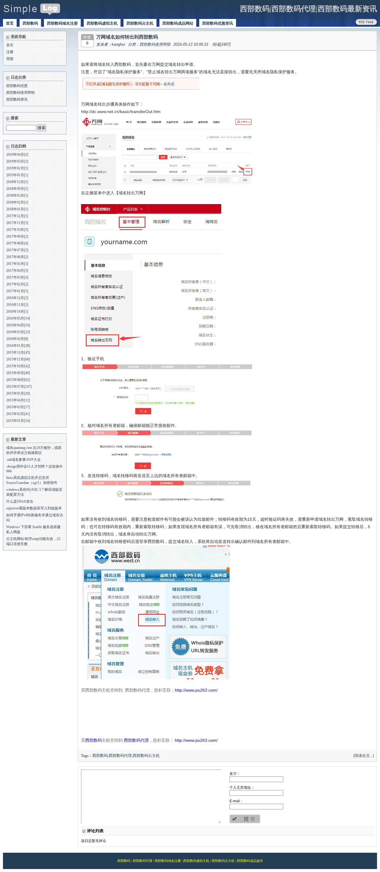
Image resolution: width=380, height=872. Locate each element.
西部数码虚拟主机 (102, 23)
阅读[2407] (221, 44)
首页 (10, 23)
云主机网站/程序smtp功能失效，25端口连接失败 (33, 541)
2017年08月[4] (17, 243)
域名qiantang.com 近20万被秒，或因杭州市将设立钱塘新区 (33, 450)
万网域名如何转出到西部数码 (127, 36)
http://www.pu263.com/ (196, 690)
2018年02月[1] (17, 202)
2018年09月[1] (17, 189)
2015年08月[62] (18, 380)
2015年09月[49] (18, 373)
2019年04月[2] (17, 155)
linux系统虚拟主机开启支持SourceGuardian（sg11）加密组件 (31, 480)
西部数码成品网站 (177, 23)
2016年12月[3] (17, 298)
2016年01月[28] (18, 346)
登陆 (9, 59)
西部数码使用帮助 (20, 92)
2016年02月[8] (17, 339)
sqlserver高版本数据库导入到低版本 (34, 508)
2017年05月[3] (17, 264)
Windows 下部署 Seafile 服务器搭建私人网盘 (33, 529)
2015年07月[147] (19, 387)
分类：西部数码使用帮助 (149, 44)
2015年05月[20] (18, 393)
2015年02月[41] (18, 414)
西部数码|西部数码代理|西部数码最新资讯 (308, 9)
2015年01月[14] (18, 421)
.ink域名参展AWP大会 (23, 460)
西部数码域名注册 (62, 23)
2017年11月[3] (17, 223)
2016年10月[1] (17, 311)
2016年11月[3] (17, 305)
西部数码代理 (136, 740)
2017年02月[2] (17, 284)
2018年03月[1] (17, 195)
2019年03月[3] (17, 161)
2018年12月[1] (17, 182)
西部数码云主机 (139, 23)
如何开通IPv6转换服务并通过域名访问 (34, 517)
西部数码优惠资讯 (217, 23)
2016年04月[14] (18, 325)
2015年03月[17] (18, 407)
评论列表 (95, 831)
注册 (9, 52)
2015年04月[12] (18, 400)
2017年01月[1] (17, 291)
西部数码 (30, 23)
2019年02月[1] (17, 168)
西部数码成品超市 (250, 861)
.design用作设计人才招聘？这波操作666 (34, 468)
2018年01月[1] (17, 209)
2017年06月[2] (17, 257)
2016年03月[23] (18, 332)
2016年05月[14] (18, 318)
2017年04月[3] (17, 271)
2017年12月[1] (17, 216)
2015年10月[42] (18, 366)
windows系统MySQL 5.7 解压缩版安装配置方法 (34, 492)
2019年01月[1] (17, 175)
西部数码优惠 (17, 86)
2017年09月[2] (17, 236)
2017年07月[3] (17, 250)
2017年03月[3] (17, 277)
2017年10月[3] (17, 230)
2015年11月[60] (18, 359)
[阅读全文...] (363, 755)
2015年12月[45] (18, 352)
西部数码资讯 (17, 99)
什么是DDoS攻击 (19, 501)
